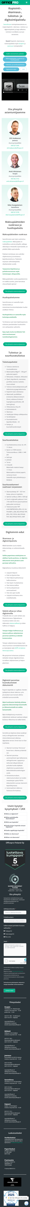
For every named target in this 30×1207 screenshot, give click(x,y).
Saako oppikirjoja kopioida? (15, 830)
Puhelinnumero (9, 917)
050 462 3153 (15, 179)
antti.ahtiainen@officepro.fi (15, 181)
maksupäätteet (7, 242)
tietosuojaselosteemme (17, 971)
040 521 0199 (15, 212)
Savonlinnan (7, 24)
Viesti (5, 941)
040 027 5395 (15, 145)
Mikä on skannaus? (12, 834)
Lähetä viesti (9, 991)
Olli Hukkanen (15, 138)
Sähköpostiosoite (9, 909)
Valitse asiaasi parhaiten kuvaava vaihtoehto (14, 927)
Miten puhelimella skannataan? (12, 818)
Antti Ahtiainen (15, 171)
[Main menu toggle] (26, 2)
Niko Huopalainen (15, 205)
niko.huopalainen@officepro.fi (15, 215)
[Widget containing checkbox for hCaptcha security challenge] (15, 961)
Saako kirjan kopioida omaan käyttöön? (16, 826)
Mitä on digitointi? (12, 814)
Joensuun (11, 46)
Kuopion (21, 43)
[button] (15, 814)
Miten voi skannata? (13, 837)
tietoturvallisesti (15, 623)
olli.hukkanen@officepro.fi (15, 148)
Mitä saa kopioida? (12, 822)
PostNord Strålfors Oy (16, 1142)
